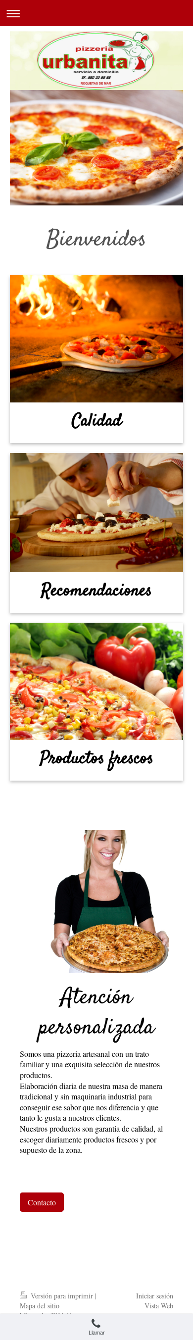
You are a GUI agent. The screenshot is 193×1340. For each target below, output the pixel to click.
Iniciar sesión (154, 1295)
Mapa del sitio (39, 1305)
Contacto (42, 1202)
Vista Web (159, 1305)
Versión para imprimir (62, 1295)
